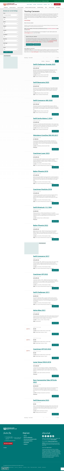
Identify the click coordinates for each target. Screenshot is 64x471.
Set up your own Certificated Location (30, 439)
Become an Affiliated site (28, 437)
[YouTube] (51, 436)
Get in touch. (49, 447)
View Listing (55, 78)
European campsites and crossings (30, 7)
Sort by (43, 61)
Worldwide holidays (40, 7)
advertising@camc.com (28, 32)
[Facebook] (43, 436)
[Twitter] (48, 436)
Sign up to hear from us (52, 441)
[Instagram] (46, 436)
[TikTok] (53, 436)
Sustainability (39, 467)
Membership (6, 7)
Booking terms (20, 467)
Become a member (8, 443)
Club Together (58, 7)
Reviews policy (44, 467)
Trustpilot (5, 447)
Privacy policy (25, 467)
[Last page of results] (58, 57)
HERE (29, 29)
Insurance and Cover (12, 7)
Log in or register (29, 4)
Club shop (34, 4)
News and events (39, 4)
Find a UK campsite (20, 7)
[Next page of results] (56, 57)
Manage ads (37, 44)
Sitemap (28, 467)
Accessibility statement (11, 467)
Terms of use (16, 467)
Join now (57, 4)
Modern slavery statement (33, 467)
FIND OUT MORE (45, 1)
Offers (46, 7)
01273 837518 (50, 41)
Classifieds (45, 4)
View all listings (27, 20)
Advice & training (51, 7)
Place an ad (30, 44)
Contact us (25, 444)
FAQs (49, 4)
